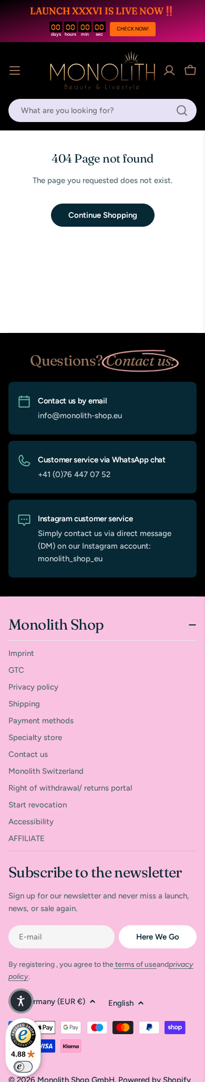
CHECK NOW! (133, 29)
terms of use (135, 964)
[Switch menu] (14, 70)
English (121, 1003)
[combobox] (102, 110)
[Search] (182, 110)
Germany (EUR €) (54, 1001)
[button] (21, 1001)
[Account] (169, 70)
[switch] (23, 1067)
